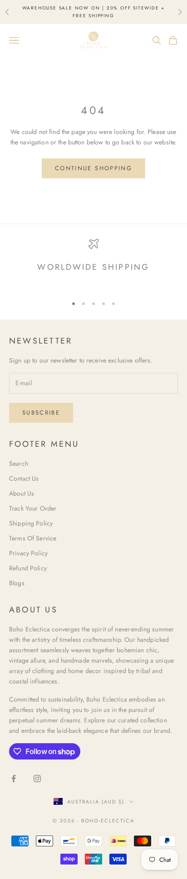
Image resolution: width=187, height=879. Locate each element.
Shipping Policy (31, 523)
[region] (93, 263)
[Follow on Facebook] (13, 778)
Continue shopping (93, 168)
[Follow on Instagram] (37, 778)
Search (18, 463)
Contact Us (24, 478)
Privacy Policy (28, 553)
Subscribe (41, 412)
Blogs (17, 583)
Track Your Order (32, 508)
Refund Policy (28, 568)
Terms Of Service (32, 538)
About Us (21, 493)
